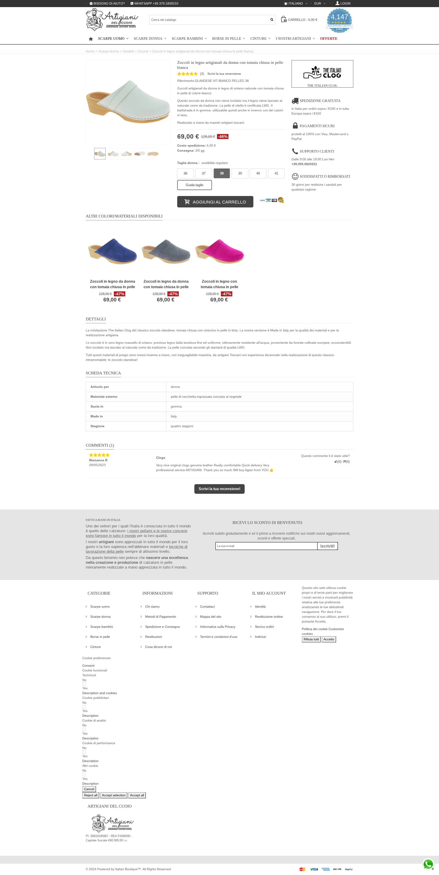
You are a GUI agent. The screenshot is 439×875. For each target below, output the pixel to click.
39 (240, 173)
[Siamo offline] (427, 863)
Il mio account (269, 593)
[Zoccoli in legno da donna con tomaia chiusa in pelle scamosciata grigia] (166, 251)
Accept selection (114, 795)
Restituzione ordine (269, 616)
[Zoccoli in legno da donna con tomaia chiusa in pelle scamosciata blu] (112, 251)
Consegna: (185, 150)
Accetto (329, 639)
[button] (99, 693)
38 (222, 173)
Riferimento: (186, 81)
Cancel (89, 789)
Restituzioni (153, 637)
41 (276, 173)
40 (258, 173)
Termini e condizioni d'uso (218, 637)
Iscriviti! (327, 546)
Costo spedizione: (191, 145)
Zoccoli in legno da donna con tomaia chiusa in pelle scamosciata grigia (166, 284)
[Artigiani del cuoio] (112, 19)
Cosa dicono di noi (158, 647)
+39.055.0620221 (304, 164)
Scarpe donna (148, 39)
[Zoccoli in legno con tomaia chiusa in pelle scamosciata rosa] (219, 251)
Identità (260, 606)
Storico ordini (264, 626)
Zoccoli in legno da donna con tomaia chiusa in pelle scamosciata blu (112, 284)
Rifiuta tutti (311, 639)
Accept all (137, 795)
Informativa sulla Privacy (217, 626)
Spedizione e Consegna (162, 626)
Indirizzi (260, 637)
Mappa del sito (210, 616)
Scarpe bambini (187, 39)
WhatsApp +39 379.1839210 (156, 3)
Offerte (328, 39)
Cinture (258, 39)
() (202, 73)
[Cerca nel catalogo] (272, 19)
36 (185, 173)
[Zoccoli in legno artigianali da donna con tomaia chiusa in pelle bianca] (128, 102)
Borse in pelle (226, 39)
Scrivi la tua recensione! (219, 489)
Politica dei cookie (315, 629)
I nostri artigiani (293, 39)
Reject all (90, 795)
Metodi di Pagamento (160, 616)
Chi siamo (152, 606)
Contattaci (207, 606)
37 (204, 173)
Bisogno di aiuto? (109, 3)
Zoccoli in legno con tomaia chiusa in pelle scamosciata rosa (219, 284)
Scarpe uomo (111, 39)
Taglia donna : (202, 163)
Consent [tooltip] (88, 665)
